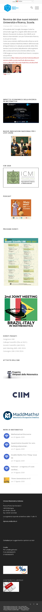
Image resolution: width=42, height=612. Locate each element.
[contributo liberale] (11, 591)
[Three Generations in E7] (6, 482)
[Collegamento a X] (30, 604)
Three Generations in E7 (21, 478)
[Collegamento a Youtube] (37, 604)
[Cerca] (30, 7)
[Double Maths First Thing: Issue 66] (6, 459)
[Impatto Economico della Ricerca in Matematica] (21, 122)
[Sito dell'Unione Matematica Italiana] (17, 7)
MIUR (8, 74)
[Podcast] (21, 209)
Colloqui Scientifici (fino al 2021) (15, 342)
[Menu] (36, 7)
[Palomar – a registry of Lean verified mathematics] (6, 470)
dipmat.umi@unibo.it (10, 521)
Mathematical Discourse (21, 434)
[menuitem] (30, 7)
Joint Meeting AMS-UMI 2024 (14, 348)
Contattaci (6, 540)
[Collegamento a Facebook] (34, 604)
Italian (20, 1)
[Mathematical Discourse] (6, 438)
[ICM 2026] (21, 187)
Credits (5, 547)
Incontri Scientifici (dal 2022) (14, 345)
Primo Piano (23, 26)
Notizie (17, 26)
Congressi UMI (9, 339)
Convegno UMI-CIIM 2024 (13, 351)
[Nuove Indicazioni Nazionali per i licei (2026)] (21, 146)
